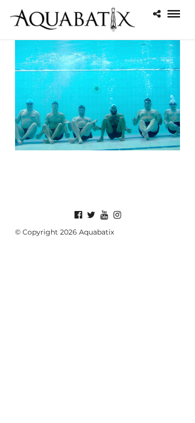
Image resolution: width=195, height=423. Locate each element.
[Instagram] (117, 215)
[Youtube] (104, 215)
